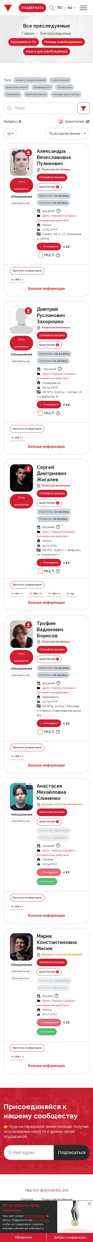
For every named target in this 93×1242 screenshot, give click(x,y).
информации (46, 288)
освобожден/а (42, 87)
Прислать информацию (27, 270)
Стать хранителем (21, 185)
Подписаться (71, 1152)
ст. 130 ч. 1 (17, 593)
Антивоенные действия (53, 220)
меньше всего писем (66, 94)
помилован (12, 94)
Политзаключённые (56, 1199)
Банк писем (48, 186)
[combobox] (10, 133)
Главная (28, 33)
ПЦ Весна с (53, 202)
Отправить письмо (52, 177)
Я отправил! (50, 246)
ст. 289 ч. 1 (17, 279)
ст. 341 (70, 593)
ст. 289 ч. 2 (17, 1056)
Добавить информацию (70, 1237)
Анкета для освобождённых (46, 51)
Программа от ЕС (23, 42)
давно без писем (36, 94)
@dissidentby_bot (54, 1190)
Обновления (23, 1237)
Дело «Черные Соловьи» (59, 215)
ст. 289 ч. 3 (35, 593)
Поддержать (32, 7)
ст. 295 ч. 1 (54, 593)
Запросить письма (52, 812)
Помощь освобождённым (63, 42)
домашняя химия (16, 87)
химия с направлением (30, 80)
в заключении (60, 80)
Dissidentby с (54, 195)
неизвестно (64, 87)
